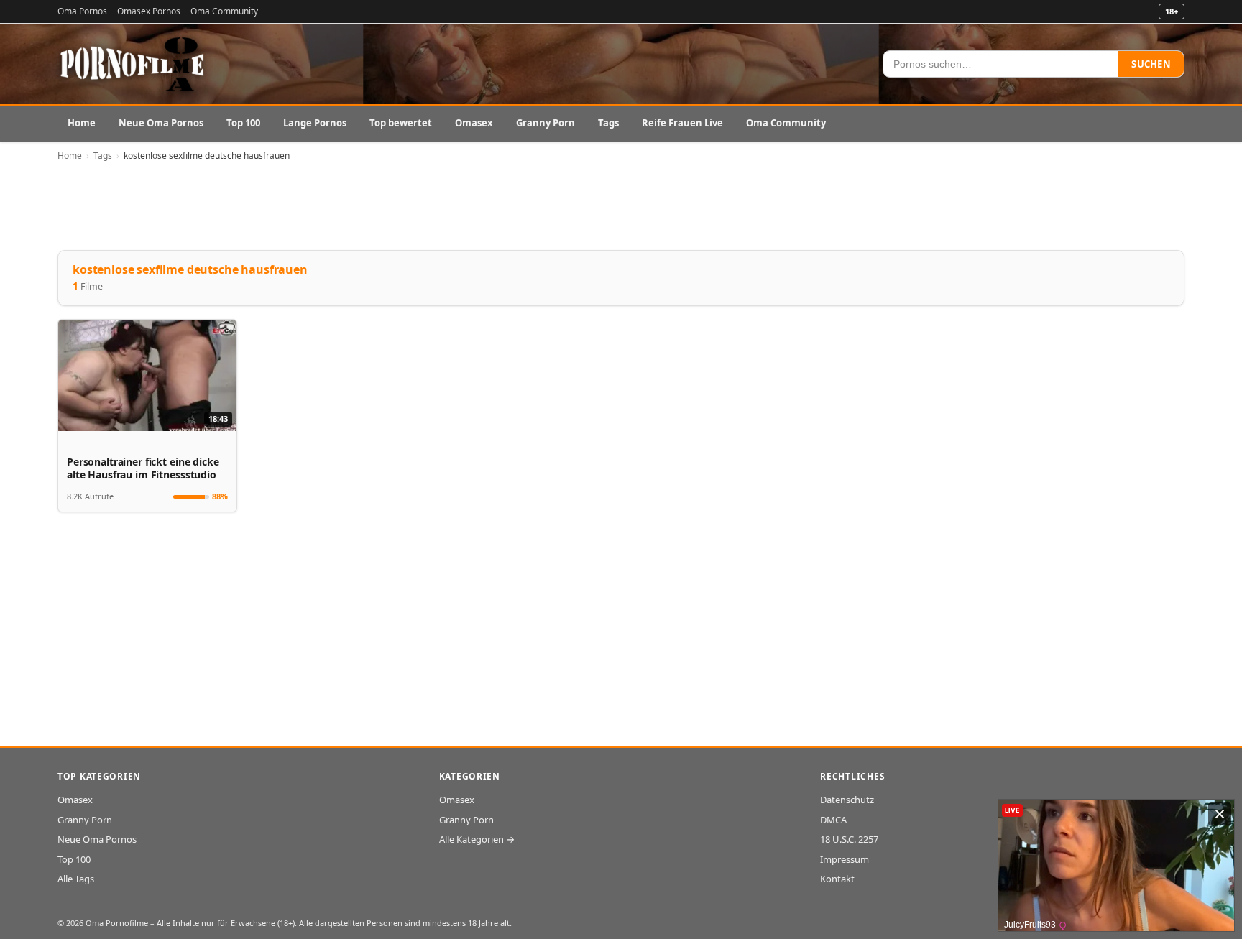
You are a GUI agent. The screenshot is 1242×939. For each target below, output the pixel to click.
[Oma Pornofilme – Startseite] (133, 64)
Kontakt (837, 878)
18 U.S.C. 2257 (849, 839)
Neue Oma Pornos (161, 122)
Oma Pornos (82, 11)
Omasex (474, 122)
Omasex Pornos (148, 11)
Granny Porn (545, 122)
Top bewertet (400, 122)
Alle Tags (76, 878)
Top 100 (243, 122)
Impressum (844, 859)
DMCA (833, 819)
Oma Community (224, 11)
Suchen (1151, 63)
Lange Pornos (314, 122)
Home (82, 122)
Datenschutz (847, 799)
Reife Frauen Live (682, 122)
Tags (608, 122)
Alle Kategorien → (477, 839)
